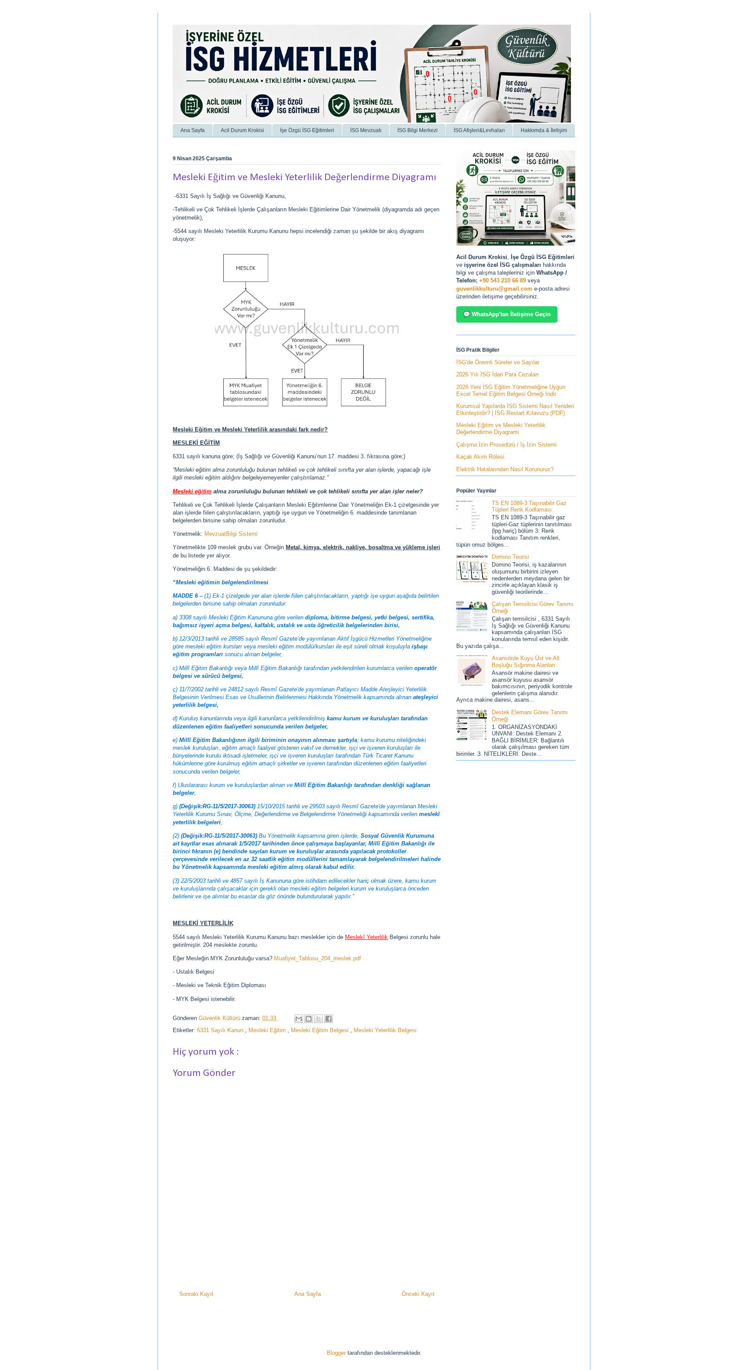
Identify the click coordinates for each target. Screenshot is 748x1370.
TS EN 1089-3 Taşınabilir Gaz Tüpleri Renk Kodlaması (529, 506)
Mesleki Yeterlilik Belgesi (385, 1030)
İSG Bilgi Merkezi (417, 130)
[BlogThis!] (308, 1018)
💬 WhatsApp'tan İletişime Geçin (507, 314)
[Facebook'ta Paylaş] (328, 1018)
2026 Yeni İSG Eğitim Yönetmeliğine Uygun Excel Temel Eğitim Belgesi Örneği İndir (510, 390)
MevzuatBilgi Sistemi (231, 534)
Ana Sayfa (193, 130)
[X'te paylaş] (318, 1018)
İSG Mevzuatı (365, 130)
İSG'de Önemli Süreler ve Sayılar (497, 362)
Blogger (336, 1353)
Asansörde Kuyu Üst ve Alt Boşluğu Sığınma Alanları (526, 661)
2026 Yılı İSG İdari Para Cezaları (497, 374)
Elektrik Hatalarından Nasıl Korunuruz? (505, 469)
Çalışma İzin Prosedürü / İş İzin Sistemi (506, 444)
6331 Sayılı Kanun (221, 1030)
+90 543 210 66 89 (502, 280)
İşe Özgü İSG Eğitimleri (307, 130)
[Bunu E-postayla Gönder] (298, 1018)
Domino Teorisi (510, 557)
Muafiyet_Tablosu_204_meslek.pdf (317, 958)
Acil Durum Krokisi (242, 130)
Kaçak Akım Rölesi (480, 456)
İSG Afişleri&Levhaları (479, 130)
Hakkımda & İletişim (544, 130)
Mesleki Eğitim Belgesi (320, 1030)
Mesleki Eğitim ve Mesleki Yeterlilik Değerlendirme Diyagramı (500, 428)
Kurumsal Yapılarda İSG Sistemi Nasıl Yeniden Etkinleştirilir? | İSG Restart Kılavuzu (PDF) (515, 409)
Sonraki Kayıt (196, 1294)
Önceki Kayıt (418, 1294)
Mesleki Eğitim (267, 1030)
